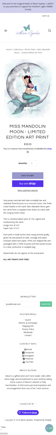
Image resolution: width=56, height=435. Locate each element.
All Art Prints (30, 49)
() (45, 16)
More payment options (28, 190)
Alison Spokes (27, 420)
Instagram (29, 355)
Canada (27, 403)
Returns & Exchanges (28, 323)
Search (28, 320)
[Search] (49, 30)
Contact (28, 335)
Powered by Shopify (42, 420)
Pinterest (29, 358)
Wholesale (28, 332)
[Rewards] (49, 428)
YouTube (29, 361)
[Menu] (5, 30)
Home (9, 49)
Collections (18, 49)
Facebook (29, 352)
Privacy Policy (28, 329)
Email (29, 349)
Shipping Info (28, 326)
